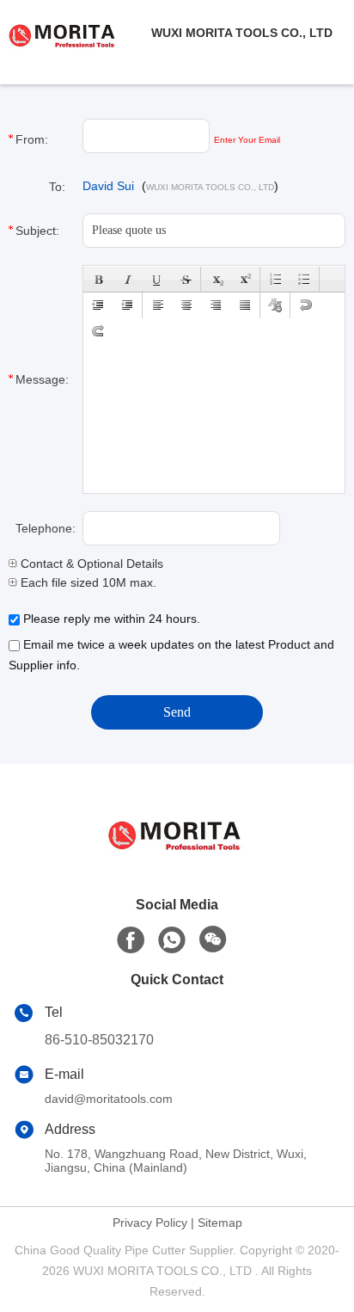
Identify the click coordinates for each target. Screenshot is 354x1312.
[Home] (177, 854)
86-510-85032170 (99, 1039)
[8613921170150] (171, 940)
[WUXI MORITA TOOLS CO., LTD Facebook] (130, 940)
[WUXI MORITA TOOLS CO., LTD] (75, 32)
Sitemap (220, 1222)
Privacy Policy (150, 1222)
